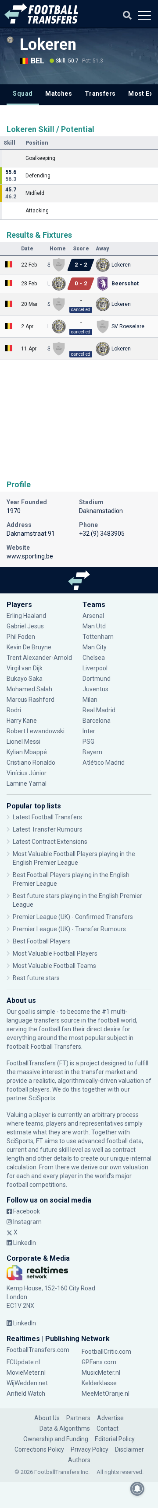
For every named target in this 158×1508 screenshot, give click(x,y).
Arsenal (93, 615)
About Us (47, 1417)
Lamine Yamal (27, 783)
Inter (89, 731)
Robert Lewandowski (36, 731)
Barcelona (97, 720)
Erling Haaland (26, 615)
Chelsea (94, 657)
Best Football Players (42, 941)
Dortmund (97, 678)
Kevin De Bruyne (29, 647)
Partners (78, 1417)
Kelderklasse (99, 1383)
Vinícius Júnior (27, 773)
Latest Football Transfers (47, 817)
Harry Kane (22, 720)
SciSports (42, 1098)
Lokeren (48, 44)
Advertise (110, 1417)
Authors (79, 1459)
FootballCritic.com (106, 1351)
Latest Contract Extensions (50, 841)
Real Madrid (99, 710)
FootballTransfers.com (38, 1349)
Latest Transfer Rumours (48, 829)
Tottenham (98, 636)
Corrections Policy (39, 1449)
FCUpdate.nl (23, 1362)
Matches (58, 93)
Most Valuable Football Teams (54, 965)
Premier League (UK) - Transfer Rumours (69, 929)
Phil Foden (21, 636)
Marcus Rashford (30, 699)
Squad (22, 93)
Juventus (95, 689)
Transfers (100, 93)
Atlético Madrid (104, 762)
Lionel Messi (24, 741)
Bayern (92, 752)
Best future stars (36, 977)
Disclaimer (129, 1449)
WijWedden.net (27, 1383)
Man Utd (94, 626)
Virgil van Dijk (25, 668)
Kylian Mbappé (27, 752)
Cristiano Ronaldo (31, 762)
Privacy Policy (89, 1449)
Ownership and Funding (55, 1438)
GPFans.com (99, 1362)
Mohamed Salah (29, 689)
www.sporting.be (30, 556)
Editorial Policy (115, 1438)
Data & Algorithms (65, 1428)
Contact (107, 1428)
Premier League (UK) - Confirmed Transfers (73, 916)
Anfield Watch (26, 1393)
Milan (90, 699)
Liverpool (95, 668)
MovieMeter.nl (26, 1372)
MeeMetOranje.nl (105, 1393)
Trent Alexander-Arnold (39, 657)
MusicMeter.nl (101, 1372)
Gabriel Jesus (25, 626)
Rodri (14, 710)
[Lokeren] (10, 39)
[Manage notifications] (137, 1489)
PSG (88, 741)
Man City (95, 647)
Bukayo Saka (25, 678)
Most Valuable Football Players (55, 953)
